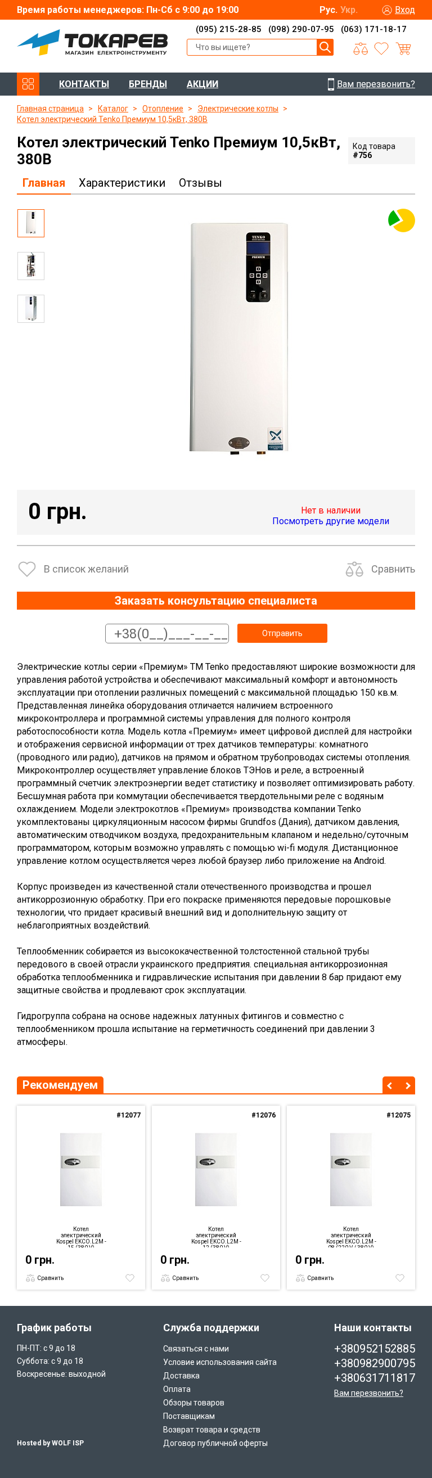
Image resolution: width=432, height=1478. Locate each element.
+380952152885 (374, 1348)
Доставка (181, 1375)
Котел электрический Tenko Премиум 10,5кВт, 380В (112, 119)
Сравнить (393, 569)
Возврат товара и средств (211, 1429)
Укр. (349, 9)
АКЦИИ (202, 84)
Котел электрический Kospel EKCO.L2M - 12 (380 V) (216, 1236)
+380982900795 (374, 1363)
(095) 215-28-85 (229, 29)
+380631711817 (374, 1378)
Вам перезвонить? (368, 1393)
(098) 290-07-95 (301, 29)
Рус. (329, 9)
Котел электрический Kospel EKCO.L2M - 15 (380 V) (81, 1236)
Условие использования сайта (220, 1362)
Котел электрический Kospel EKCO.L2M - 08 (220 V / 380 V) (351, 1236)
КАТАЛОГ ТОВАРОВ (28, 84)
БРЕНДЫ (148, 84)
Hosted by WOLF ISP (50, 1443)
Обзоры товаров (193, 1402)
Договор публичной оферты (215, 1443)
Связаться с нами (196, 1348)
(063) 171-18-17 (374, 29)
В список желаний (86, 569)
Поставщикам (189, 1416)
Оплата (177, 1389)
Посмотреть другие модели (330, 521)
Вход (405, 9)
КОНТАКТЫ (84, 84)
